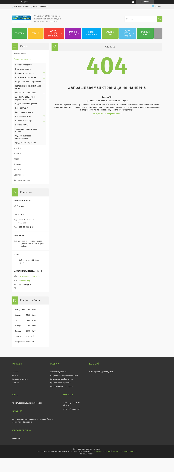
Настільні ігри (145, 33)
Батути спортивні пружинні (61, 379)
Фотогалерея (20, 54)
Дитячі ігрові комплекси (53, 33)
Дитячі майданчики (58, 372)
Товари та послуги (22, 59)
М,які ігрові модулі (127, 33)
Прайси (17, 148)
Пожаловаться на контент (101, 451)
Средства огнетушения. (25, 143)
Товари (35, 33)
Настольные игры (23, 116)
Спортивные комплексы (25, 93)
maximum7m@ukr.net (27, 281)
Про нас (17, 164)
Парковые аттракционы (25, 78)
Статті (16, 159)
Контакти (15, 383)
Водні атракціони (91, 33)
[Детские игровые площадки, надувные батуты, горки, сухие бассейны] (21, 23)
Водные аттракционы (24, 73)
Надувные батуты (23, 69)
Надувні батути (73, 33)
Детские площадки (23, 65)
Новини (17, 154)
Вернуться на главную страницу (107, 114)
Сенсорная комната (24, 112)
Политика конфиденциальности (124, 451)
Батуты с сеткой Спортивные (28, 82)
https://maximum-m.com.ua (29, 276)
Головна (19, 33)
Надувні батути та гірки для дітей (64, 375)
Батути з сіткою (110, 33)
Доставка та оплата (23, 180)
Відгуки (17, 170)
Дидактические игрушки (26, 104)
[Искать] (159, 19)
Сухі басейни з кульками (60, 383)
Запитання (19, 175)
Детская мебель (22, 125)
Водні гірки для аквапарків (61, 387)
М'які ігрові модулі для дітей (101, 372)
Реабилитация (21, 108)
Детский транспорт (23, 121)
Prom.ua (98, 449)
